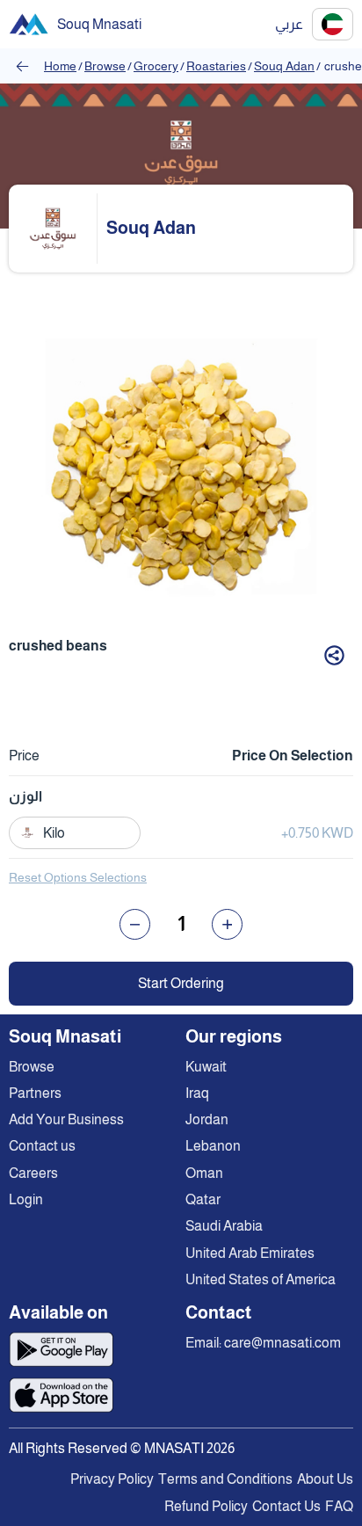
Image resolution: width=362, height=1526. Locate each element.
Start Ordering (181, 983)
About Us (325, 1479)
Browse (105, 66)
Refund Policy (206, 1506)
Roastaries (216, 66)
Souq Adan (284, 66)
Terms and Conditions (225, 1479)
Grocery (156, 66)
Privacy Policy (112, 1479)
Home (60, 66)
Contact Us (286, 1506)
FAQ (339, 1506)
